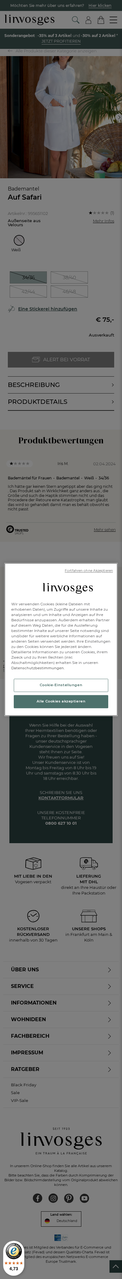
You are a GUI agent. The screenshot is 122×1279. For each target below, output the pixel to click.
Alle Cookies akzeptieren (61, 701)
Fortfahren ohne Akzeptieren (89, 571)
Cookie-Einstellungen (61, 685)
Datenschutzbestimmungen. (38, 668)
